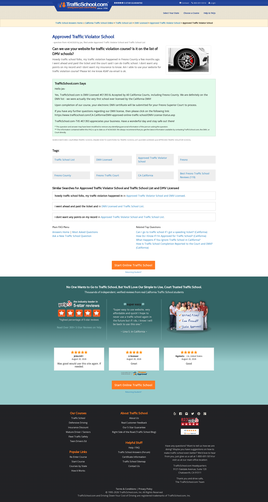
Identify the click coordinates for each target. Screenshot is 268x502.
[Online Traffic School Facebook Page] (180, 414)
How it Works (78, 470)
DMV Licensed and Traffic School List (122, 206)
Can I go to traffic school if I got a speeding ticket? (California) (171, 232)
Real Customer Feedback (134, 422)
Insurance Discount (78, 427)
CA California (145, 175)
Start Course (78, 461)
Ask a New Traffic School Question (71, 236)
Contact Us (134, 466)
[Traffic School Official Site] (83, 6)
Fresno (184, 159)
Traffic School (78, 418)
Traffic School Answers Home (69, 23)
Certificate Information (134, 456)
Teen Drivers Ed (78, 441)
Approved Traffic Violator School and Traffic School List (132, 217)
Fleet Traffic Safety (78, 436)
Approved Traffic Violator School (165, 23)
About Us (134, 418)
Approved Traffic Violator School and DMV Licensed (155, 195)
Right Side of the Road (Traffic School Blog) (134, 432)
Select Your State (171, 13)
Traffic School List (123, 23)
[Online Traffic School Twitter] (192, 414)
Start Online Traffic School (133, 265)
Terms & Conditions (126, 488)
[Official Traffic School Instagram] (186, 414)
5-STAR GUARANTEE (133, 3)
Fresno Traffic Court (107, 175)
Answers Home (61, 232)
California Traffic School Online (99, 23)
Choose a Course (191, 13)
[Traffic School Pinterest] (198, 414)
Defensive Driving (78, 422)
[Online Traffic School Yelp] (175, 414)
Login (213, 3)
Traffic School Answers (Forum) (134, 452)
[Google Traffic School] (205, 414)
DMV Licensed (141, 23)
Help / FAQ (134, 447)
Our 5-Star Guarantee (134, 427)
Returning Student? (133, 272)
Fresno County (62, 175)
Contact (185, 3)
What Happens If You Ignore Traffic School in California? (168, 239)
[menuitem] (171, 13)
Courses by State (78, 466)
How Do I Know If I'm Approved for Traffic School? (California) (171, 236)
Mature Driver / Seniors (78, 432)
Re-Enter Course (78, 456)
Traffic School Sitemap (134, 461)
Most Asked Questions (85, 232)
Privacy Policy (145, 488)
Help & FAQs (210, 13)
